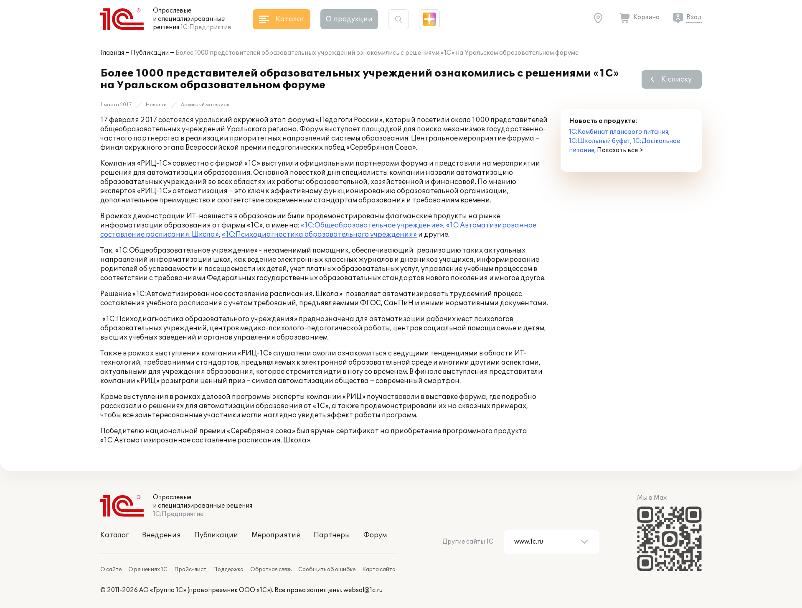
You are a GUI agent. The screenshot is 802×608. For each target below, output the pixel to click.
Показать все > (620, 150)
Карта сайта (379, 569)
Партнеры (332, 535)
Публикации (150, 52)
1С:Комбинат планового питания (618, 131)
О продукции (349, 19)
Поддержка (228, 569)
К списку (676, 79)
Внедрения (161, 535)
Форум (375, 535)
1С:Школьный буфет (599, 141)
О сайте (111, 569)
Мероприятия (275, 535)
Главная (112, 52)
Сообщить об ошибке (326, 569)
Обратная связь (271, 569)
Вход (694, 17)
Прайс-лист (190, 569)
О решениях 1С (148, 569)
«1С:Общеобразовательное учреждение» (372, 225)
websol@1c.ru (363, 590)
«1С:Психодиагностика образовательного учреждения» (319, 234)
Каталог (114, 535)
